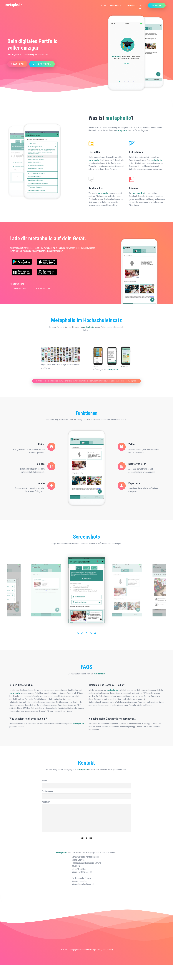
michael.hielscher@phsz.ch (83, 884)
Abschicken (86, 838)
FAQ (140, 5)
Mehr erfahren (42, 64)
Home (103, 5)
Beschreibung (115, 5)
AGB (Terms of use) (105, 950)
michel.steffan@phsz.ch (82, 872)
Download (157, 5)
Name (44, 780)
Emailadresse (47, 791)
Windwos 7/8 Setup (20, 288)
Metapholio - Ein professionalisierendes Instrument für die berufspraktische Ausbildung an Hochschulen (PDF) (86, 381)
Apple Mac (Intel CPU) (43, 288)
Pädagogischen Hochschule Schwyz (101, 852)
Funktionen (129, 5)
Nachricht (46, 802)
